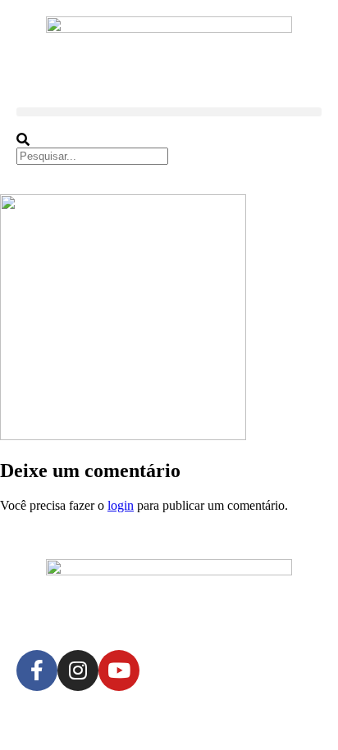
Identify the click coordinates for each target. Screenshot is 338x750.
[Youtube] (118, 670)
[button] (169, 111)
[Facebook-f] (36, 670)
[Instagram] (77, 670)
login (120, 505)
